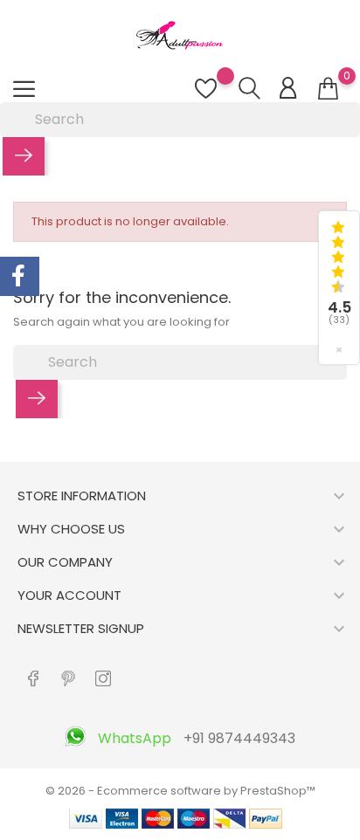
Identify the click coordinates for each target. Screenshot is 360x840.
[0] (328, 89)
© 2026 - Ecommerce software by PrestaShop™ (180, 790)
